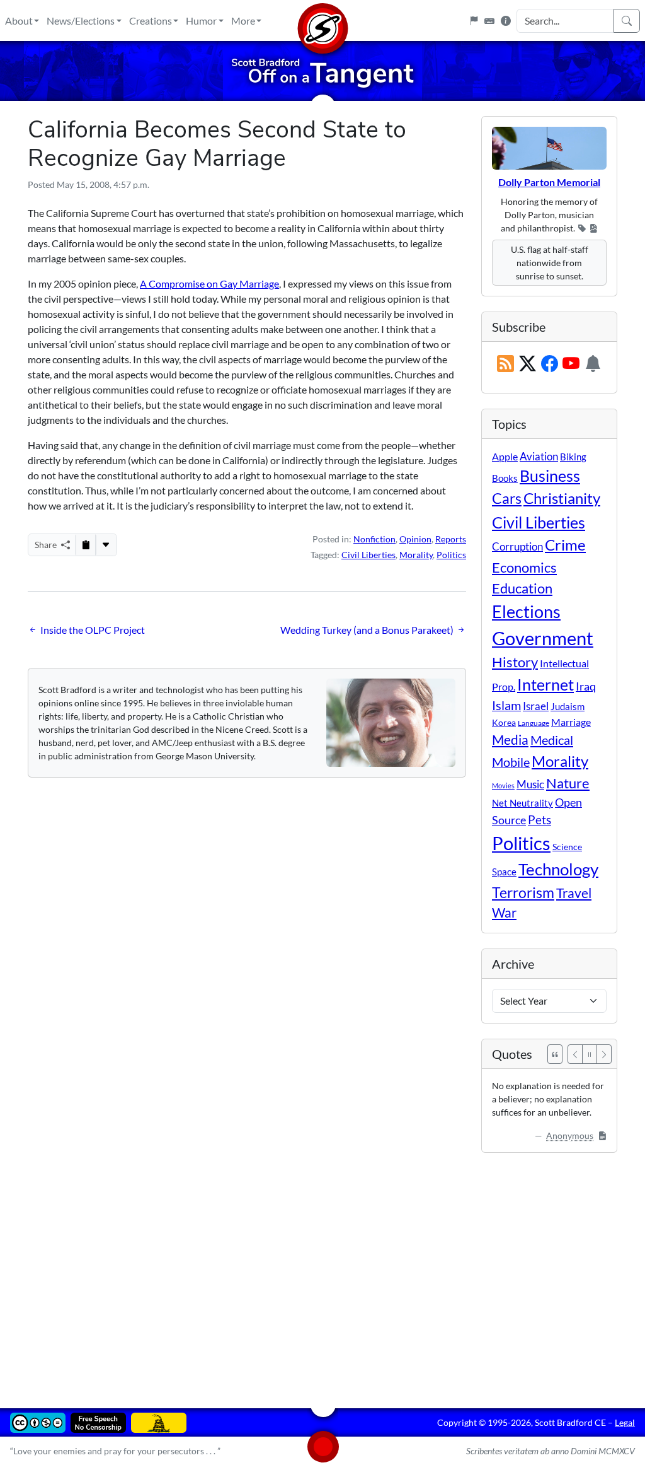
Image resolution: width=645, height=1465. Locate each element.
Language (533, 723)
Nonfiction (374, 539)
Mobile (511, 762)
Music (530, 784)
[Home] (322, 20)
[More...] (106, 545)
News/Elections (81, 20)
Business (550, 476)
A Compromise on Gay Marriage (209, 283)
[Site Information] (506, 21)
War (504, 912)
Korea (504, 722)
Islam (506, 705)
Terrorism (523, 892)
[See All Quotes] (554, 1054)
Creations (150, 20)
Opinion (415, 539)
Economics (524, 567)
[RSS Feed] (505, 364)
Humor (201, 20)
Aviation (539, 456)
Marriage (571, 722)
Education (522, 588)
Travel (573, 893)
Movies (503, 785)
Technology (558, 869)
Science (567, 846)
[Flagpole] (473, 21)
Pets (539, 819)
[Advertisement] (322, 1271)
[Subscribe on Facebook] (549, 364)
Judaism (568, 706)
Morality (416, 554)
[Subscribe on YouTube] (570, 364)
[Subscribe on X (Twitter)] (527, 364)
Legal (625, 1422)
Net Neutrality (522, 802)
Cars (507, 498)
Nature (568, 782)
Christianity (561, 498)
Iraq (586, 686)
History (515, 661)
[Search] (627, 21)
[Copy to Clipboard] (86, 545)
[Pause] (589, 1054)
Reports (450, 539)
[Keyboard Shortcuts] (489, 21)
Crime (565, 545)
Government (542, 638)
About (19, 20)
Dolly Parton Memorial (549, 182)
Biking (573, 456)
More (243, 20)
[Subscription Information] (593, 364)
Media (510, 740)
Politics (451, 554)
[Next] (604, 1054)
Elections (526, 612)
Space (504, 871)
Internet (545, 684)
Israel (536, 706)
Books (505, 478)
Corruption (517, 546)
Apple (505, 456)
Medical (551, 739)
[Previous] (575, 1054)
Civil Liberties (368, 554)
